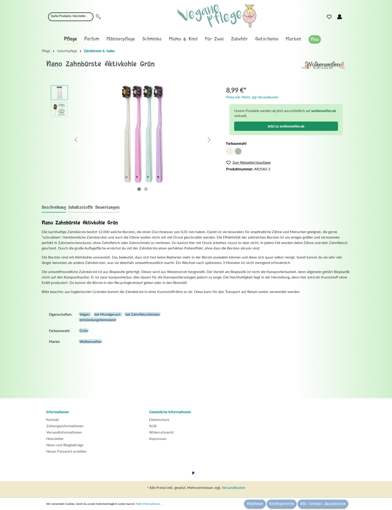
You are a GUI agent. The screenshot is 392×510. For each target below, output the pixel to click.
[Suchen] (98, 16)
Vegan (85, 314)
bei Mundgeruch (107, 314)
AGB (153, 426)
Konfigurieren (281, 504)
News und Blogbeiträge (64, 445)
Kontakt (52, 419)
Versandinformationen (64, 432)
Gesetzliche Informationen (170, 412)
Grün (84, 330)
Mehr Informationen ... (149, 503)
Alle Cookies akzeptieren (323, 504)
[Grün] (238, 151)
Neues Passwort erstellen (66, 451)
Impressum (157, 438)
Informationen (57, 412)
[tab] (54, 207)
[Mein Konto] (339, 16)
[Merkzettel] (329, 16)
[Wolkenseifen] (323, 65)
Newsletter (55, 438)
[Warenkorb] (347, 15)
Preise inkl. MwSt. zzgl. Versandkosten (252, 97)
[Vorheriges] (75, 139)
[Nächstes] (209, 139)
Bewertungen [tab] (107, 207)
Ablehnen (255, 504)
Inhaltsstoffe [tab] (80, 207)
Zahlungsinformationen (64, 426)
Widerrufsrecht (161, 432)
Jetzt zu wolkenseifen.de (285, 126)
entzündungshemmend (98, 319)
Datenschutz (159, 419)
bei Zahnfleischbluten (142, 314)
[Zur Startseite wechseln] (217, 16)
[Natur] (229, 151)
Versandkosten (233, 487)
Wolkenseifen (90, 341)
